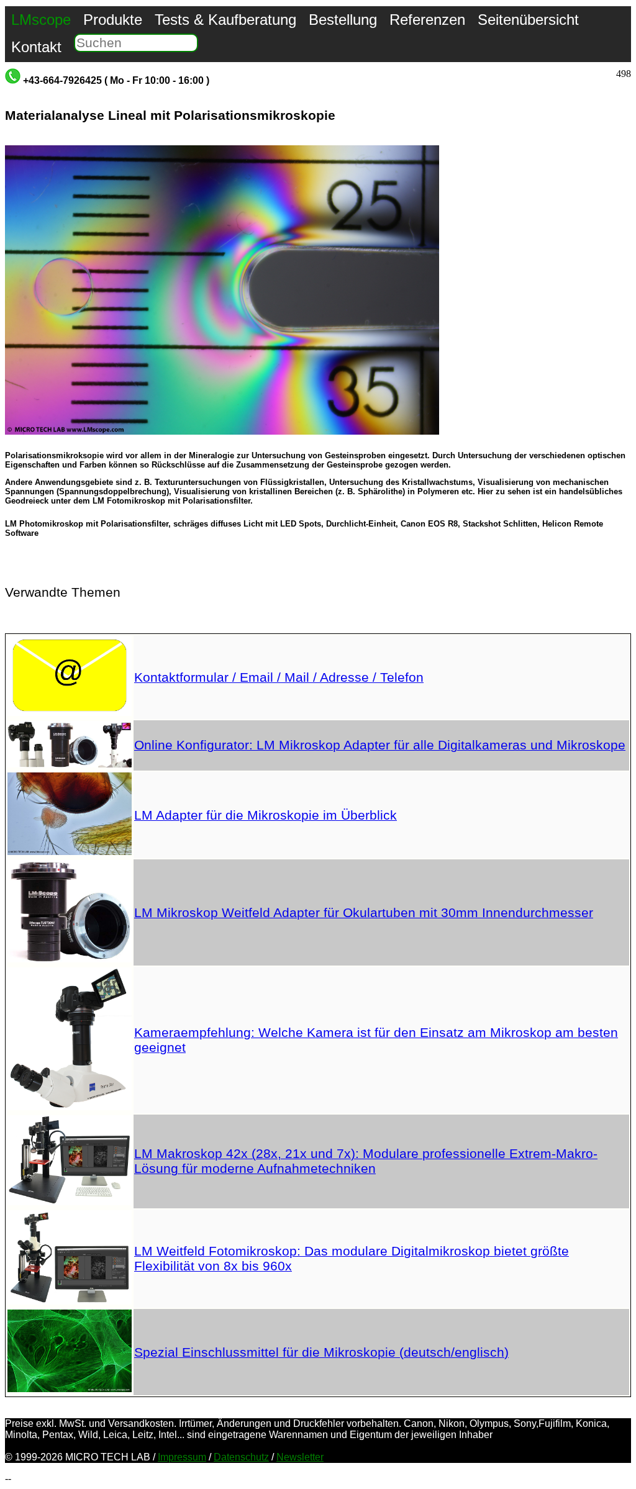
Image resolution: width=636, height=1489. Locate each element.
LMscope (41, 19)
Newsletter (300, 1457)
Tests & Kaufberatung (225, 19)
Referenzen (427, 19)
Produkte (112, 19)
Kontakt (36, 46)
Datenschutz (241, 1457)
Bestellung (343, 19)
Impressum (182, 1457)
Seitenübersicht (528, 19)
